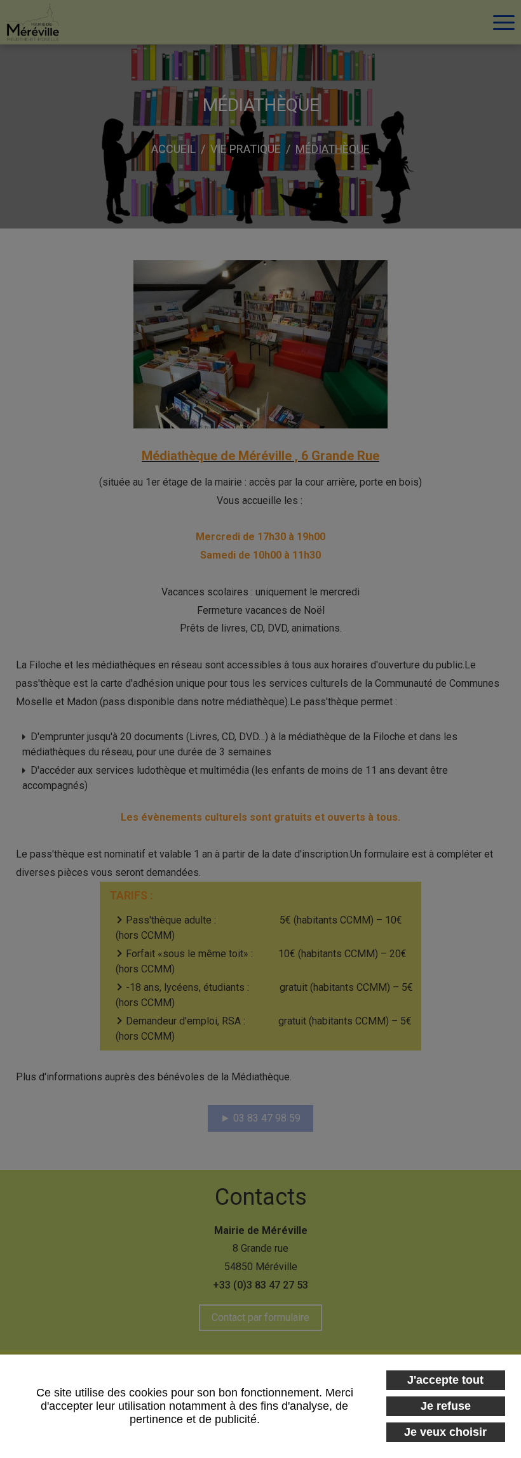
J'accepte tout (445, 1380)
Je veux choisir (445, 1432)
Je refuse (446, 1406)
